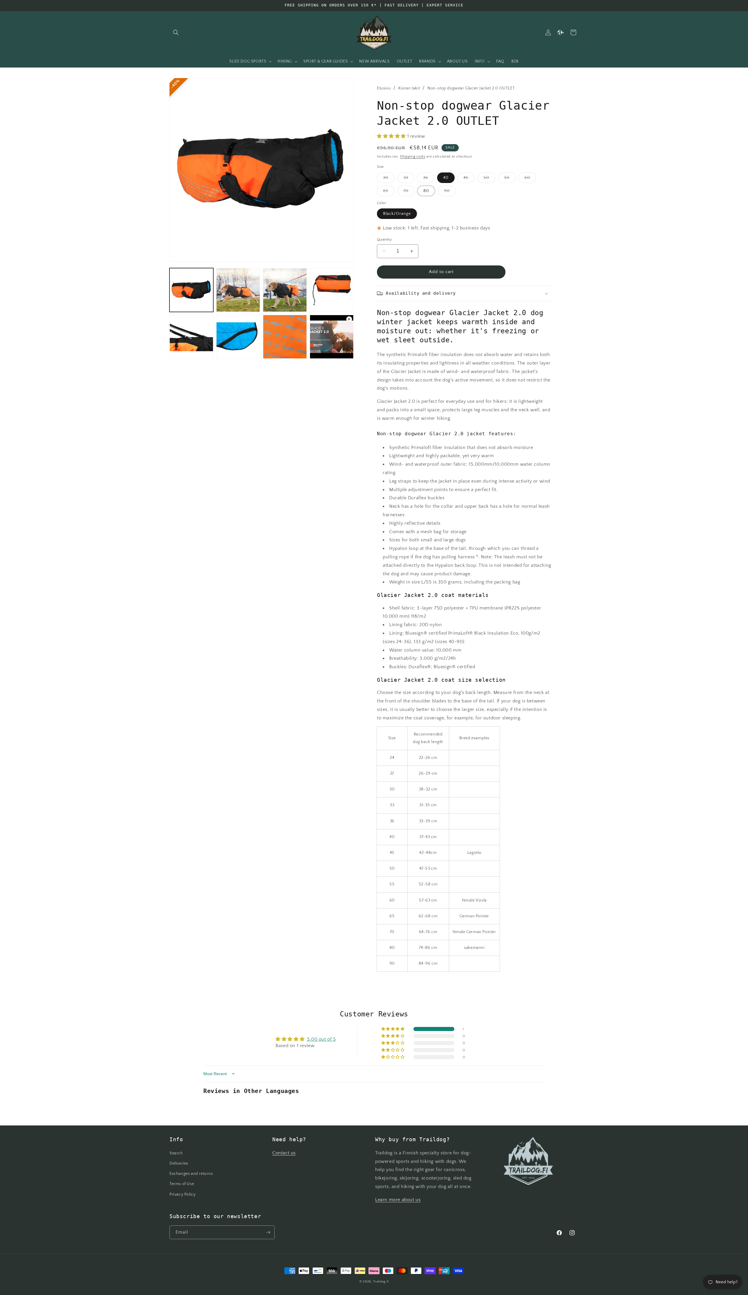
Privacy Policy (182, 1194)
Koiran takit (409, 88)
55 (510, 179)
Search (176, 1153)
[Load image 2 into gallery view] (238, 290)
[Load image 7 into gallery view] (285, 337)
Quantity (384, 239)
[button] (175, 32)
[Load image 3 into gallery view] (285, 290)
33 (409, 179)
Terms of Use (181, 1184)
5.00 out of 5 (321, 1039)
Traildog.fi (381, 1281)
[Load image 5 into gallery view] (191, 337)
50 (489, 179)
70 (409, 192)
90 (450, 192)
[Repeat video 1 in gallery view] (332, 337)
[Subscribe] (268, 1232)
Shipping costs (412, 156)
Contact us (284, 1153)
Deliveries (178, 1163)
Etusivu (384, 88)
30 (388, 179)
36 (428, 179)
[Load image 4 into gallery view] (332, 290)
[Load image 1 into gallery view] (191, 290)
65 (388, 192)
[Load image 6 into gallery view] (238, 337)
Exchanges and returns (191, 1173)
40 (446, 177)
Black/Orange (397, 213)
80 (426, 191)
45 (469, 179)
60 (530, 179)
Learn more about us (397, 1199)
